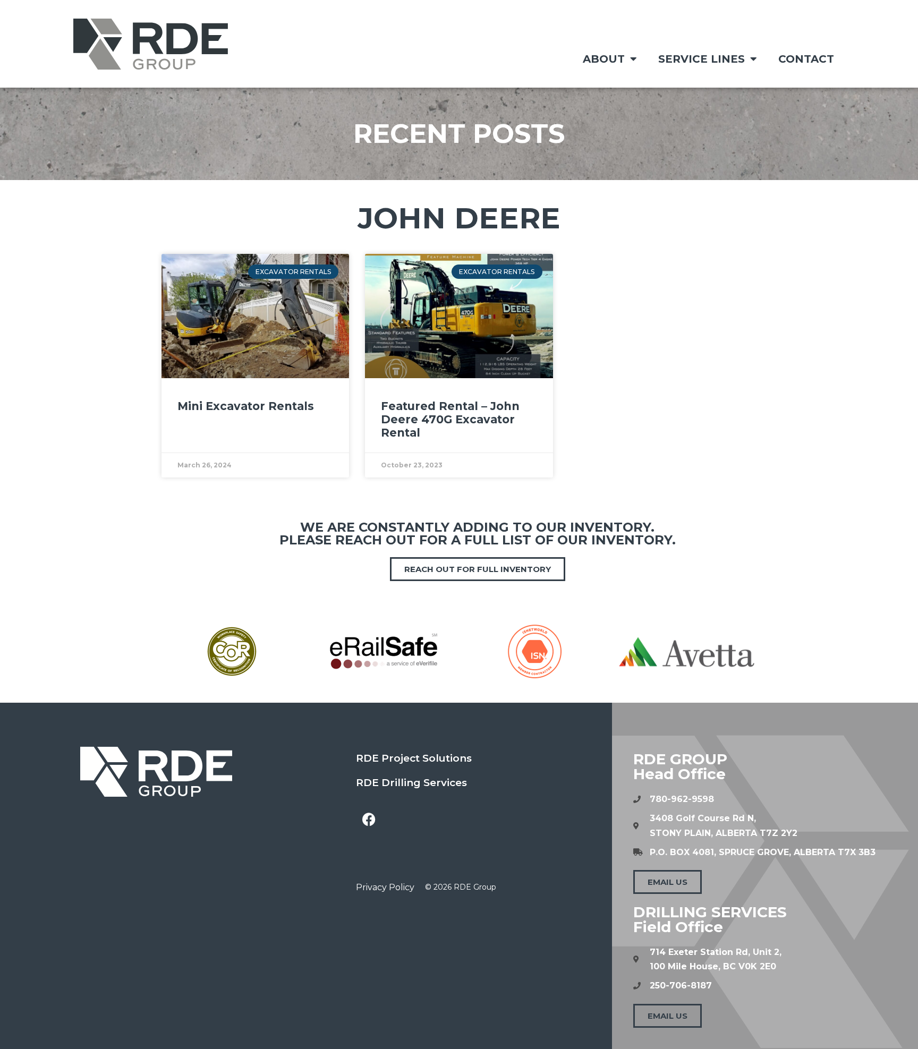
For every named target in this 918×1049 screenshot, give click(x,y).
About (604, 59)
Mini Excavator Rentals (245, 406)
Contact (806, 59)
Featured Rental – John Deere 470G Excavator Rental (450, 419)
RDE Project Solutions (414, 758)
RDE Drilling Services (411, 783)
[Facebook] (369, 819)
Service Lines (701, 59)
